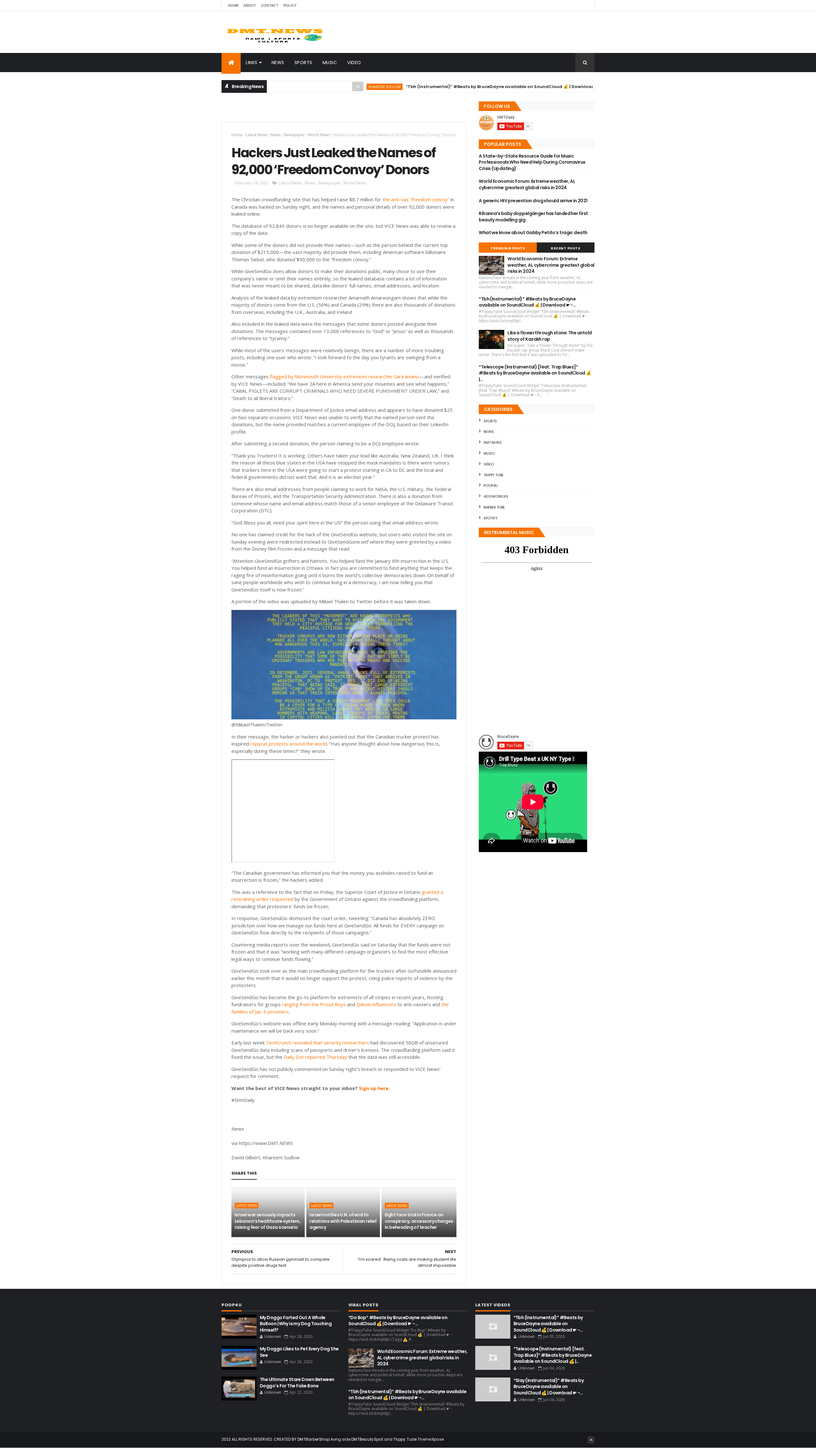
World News (319, 134)
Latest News (256, 134)
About (250, 5)
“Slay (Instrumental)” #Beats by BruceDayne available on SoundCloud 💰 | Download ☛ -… (549, 1386)
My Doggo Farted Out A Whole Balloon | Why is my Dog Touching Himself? (296, 1323)
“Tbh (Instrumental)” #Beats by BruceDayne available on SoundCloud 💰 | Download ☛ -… (465, 87)
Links (252, 62)
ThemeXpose (431, 1439)
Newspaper (294, 134)
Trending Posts (507, 248)
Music (330, 62)
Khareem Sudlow (344, 86)
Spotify (491, 518)
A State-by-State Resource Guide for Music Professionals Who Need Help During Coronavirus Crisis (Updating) (532, 162)
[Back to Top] (590, 1440)
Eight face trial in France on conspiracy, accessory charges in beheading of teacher (419, 1221)
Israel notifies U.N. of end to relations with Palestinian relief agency (343, 1221)
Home (233, 5)
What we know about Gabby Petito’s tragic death (533, 232)
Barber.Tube (494, 507)
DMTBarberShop (313, 1439)
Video (354, 62)
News (278, 62)
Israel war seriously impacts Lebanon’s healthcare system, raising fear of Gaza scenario (267, 1221)
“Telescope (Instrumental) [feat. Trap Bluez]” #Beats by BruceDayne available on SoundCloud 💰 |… (535, 373)
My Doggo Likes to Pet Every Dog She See (299, 1352)
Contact (270, 5)
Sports (303, 62)
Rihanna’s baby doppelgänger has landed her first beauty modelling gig (533, 216)
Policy (290, 5)
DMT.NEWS (493, 442)
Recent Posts (565, 248)
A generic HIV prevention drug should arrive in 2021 (533, 200)
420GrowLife (496, 496)
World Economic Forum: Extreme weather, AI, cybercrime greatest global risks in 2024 (527, 184)
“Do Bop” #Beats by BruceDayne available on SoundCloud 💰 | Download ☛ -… (397, 1320)
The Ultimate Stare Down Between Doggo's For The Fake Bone (297, 1382)
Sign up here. (374, 1088)
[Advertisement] (296, 110)
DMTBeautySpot (367, 1439)
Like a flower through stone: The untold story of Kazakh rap (549, 336)
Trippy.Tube (494, 475)
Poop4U (491, 485)
